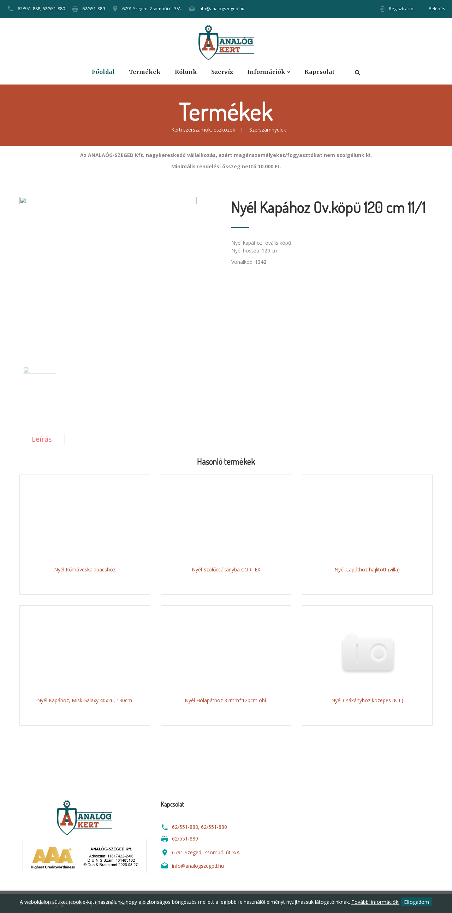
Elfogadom (416, 902)
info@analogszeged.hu (221, 9)
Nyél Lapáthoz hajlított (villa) (367, 569)
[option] (120, 269)
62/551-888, (29, 9)
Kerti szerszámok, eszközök (203, 129)
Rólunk (186, 72)
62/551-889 (93, 9)
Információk (266, 72)
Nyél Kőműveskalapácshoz (84, 569)
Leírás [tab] (42, 439)
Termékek (145, 72)
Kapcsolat (319, 72)
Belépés (437, 9)
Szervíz (222, 72)
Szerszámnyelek (267, 129)
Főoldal (103, 72)
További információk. (375, 902)
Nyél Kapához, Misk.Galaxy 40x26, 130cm (84, 700)
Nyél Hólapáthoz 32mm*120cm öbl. (226, 700)
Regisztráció (401, 9)
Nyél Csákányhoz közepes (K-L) (367, 700)
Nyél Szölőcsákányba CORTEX (226, 569)
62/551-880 (53, 9)
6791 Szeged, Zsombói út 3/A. (152, 9)
